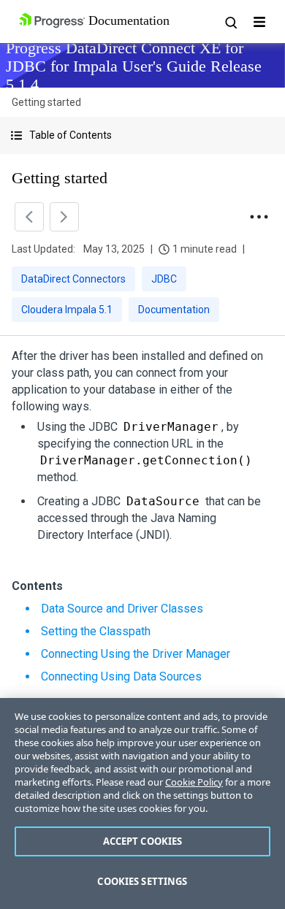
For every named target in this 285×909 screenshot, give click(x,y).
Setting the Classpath (96, 631)
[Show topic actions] (258, 216)
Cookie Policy (194, 782)
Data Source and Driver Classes (122, 608)
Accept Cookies (143, 841)
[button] (142, 135)
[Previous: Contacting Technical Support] (29, 217)
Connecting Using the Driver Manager (135, 654)
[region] (142, 803)
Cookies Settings (142, 881)
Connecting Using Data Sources (121, 676)
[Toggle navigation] (259, 21)
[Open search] (230, 21)
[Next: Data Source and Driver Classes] (64, 217)
